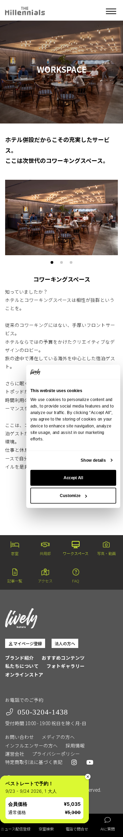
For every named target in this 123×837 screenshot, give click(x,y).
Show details (93, 460)
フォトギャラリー (65, 665)
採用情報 (75, 745)
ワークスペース (75, 553)
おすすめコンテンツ (63, 657)
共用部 (45, 553)
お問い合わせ (19, 736)
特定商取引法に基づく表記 (34, 761)
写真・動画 (106, 553)
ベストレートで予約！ (29, 783)
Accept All (73, 477)
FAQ (75, 580)
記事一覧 (14, 580)
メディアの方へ (58, 736)
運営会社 (14, 753)
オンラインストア (24, 674)
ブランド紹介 (19, 657)
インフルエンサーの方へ (31, 745)
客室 (14, 553)
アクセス (45, 580)
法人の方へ (65, 643)
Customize (70, 495)
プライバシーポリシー (56, 753)
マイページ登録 (27, 643)
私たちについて (22, 665)
